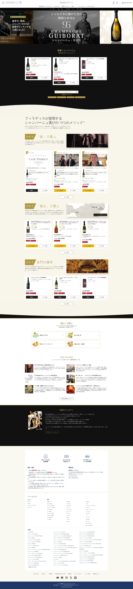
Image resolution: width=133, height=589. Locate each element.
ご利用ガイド (43, 573)
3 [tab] (67, 45)
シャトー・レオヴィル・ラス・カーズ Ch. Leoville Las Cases (65, 547)
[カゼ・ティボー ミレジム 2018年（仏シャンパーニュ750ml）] (38, 154)
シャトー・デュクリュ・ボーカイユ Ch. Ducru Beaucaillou (90, 539)
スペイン (87, 501)
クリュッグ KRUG (31, 537)
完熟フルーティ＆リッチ (46, 344)
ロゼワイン (30, 507)
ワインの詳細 (44, 77)
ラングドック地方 (50, 513)
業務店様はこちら (96, 573)
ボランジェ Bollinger (31, 547)
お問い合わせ (36, 573)
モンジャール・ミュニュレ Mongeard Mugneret (62, 535)
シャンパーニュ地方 (51, 507)
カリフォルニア (89, 523)
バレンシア (88, 511)
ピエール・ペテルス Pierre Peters (85, 541)
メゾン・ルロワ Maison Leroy (85, 545)
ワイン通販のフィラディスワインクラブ (66, 583)
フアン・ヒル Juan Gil (58, 541)
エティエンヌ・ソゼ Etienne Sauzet (60, 555)
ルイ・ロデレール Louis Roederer (34, 539)
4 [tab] (69, 45)
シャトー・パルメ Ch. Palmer (33, 559)
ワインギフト (57, 6)
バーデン (68, 519)
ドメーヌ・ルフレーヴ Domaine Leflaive (87, 535)
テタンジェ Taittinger (32, 543)
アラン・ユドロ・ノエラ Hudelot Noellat (87, 532)
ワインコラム (81, 6)
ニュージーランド (89, 525)
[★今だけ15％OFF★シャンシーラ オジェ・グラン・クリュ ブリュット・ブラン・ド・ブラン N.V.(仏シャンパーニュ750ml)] (84, 221)
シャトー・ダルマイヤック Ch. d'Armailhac (62, 537)
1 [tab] (63, 45)
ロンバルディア (69, 509)
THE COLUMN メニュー (66, 398)
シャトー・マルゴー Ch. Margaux (34, 541)
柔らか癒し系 (77, 335)
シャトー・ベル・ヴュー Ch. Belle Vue (61, 565)
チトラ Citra (56, 559)
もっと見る (66, 197)
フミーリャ (88, 517)
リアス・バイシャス (89, 509)
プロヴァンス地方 (50, 515)
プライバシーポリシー (78, 573)
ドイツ (67, 517)
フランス (48, 501)
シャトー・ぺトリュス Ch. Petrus (85, 537)
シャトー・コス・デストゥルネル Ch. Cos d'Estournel (64, 545)
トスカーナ (68, 503)
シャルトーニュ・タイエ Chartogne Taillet (61, 551)
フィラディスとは (90, 6)
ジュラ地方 (49, 519)
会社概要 (69, 573)
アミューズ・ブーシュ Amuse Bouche (35, 557)
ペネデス (87, 507)
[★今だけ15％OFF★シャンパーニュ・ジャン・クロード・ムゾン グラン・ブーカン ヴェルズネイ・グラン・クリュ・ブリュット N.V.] (56, 221)
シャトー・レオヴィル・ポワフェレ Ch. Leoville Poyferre (90, 543)
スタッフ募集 (87, 573)
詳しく (44, 168)
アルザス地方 (49, 517)
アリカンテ (88, 513)
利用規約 (50, 573)
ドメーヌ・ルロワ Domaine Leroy (60, 549)
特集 (72, 6)
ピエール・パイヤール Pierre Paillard (86, 560)
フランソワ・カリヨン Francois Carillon (86, 556)
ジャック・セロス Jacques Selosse (34, 555)
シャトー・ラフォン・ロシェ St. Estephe (87, 553)
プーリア (68, 513)
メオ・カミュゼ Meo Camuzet (33, 565)
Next (103, 27)
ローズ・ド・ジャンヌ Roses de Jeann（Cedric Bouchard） (65, 561)
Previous (30, 27)
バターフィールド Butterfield (33, 551)
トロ (87, 515)
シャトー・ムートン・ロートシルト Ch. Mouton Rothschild (39, 549)
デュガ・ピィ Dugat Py (83, 551)
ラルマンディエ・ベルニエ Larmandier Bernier (88, 562)
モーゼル (68, 521)
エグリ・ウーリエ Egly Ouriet (33, 563)
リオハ (87, 503)
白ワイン (29, 503)
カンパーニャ (68, 511)
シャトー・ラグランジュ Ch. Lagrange (35, 553)
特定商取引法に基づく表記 (60, 573)
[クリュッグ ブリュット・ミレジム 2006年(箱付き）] (84, 277)
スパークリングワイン (32, 505)
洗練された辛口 (44, 335)
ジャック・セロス (70, 97)
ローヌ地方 (49, 511)
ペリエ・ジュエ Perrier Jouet (33, 545)
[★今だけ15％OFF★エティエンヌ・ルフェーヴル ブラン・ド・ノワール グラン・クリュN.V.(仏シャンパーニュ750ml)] (28, 221)
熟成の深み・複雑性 (79, 344)
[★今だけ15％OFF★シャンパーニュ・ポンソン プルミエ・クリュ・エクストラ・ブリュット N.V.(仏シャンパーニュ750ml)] (66, 154)
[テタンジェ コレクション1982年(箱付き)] (28, 277)
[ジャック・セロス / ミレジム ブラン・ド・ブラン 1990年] (56, 277)
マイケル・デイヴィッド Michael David (86, 558)
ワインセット (49, 6)
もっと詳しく (100, 145)
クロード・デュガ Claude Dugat (60, 543)
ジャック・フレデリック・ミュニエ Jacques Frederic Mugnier (91, 554)
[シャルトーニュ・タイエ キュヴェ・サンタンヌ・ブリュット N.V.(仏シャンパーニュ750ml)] (94, 154)
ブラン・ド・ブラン (52, 97)
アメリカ (87, 519)
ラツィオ (68, 507)
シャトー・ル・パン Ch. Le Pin (59, 532)
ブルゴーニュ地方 (50, 505)
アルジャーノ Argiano (58, 557)
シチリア (68, 515)
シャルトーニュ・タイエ (80, 97)
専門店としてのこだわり (52, 432)
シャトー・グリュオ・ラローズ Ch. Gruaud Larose (63, 553)
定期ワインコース (65, 6)
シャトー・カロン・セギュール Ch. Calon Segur (37, 561)
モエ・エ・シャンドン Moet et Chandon (35, 535)
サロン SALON (30, 532)
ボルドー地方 (49, 503)
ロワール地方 (49, 509)
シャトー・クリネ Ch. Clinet (59, 563)
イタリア (68, 501)
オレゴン (87, 521)
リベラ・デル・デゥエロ (90, 505)
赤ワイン (29, 501)
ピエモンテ (68, 505)
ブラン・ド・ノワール (61, 97)
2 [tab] (65, 45)
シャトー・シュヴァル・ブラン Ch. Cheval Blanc (63, 539)
